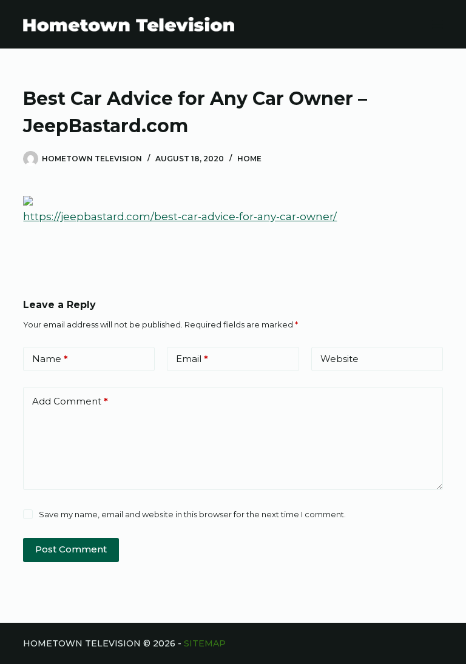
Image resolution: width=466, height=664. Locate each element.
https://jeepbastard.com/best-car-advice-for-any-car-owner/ (180, 216)
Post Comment (71, 549)
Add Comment (70, 401)
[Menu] (437, 24)
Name (50, 358)
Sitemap (205, 643)
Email (192, 358)
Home (249, 158)
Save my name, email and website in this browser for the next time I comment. (192, 514)
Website (339, 358)
